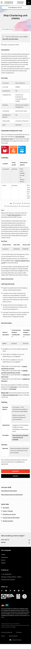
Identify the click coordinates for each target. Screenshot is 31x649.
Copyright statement (6, 632)
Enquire (15, 476)
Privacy (3, 636)
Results (10, 511)
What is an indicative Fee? (10, 395)
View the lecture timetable (20, 435)
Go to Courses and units (7, 29)
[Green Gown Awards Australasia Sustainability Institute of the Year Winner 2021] (24, 596)
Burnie (3, 560)
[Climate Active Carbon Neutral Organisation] (18, 596)
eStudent (15, 471)
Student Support (8, 521)
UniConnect (13, 387)
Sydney (3, 563)
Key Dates (6, 507)
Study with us (5, 539)
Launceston (4, 557)
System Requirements (14, 215)
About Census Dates (7, 279)
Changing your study (9, 514)
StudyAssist (12, 389)
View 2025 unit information (9, 491)
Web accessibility (13, 636)
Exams (5, 511)
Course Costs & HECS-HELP (11, 517)
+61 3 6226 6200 (6, 574)
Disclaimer (19, 632)
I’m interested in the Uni (15, 7)
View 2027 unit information (10, 39)
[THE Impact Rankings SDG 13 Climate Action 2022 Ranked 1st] (7, 596)
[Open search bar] (28, 2)
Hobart (3, 554)
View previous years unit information (12, 494)
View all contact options (8, 579)
